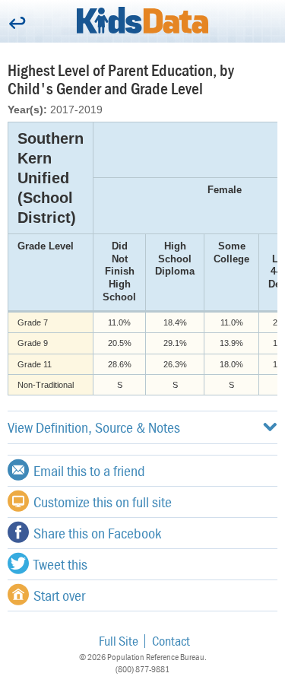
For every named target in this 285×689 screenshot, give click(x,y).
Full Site (118, 640)
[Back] (17, 24)
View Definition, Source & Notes (94, 427)
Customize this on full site (102, 501)
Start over (59, 595)
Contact (171, 640)
